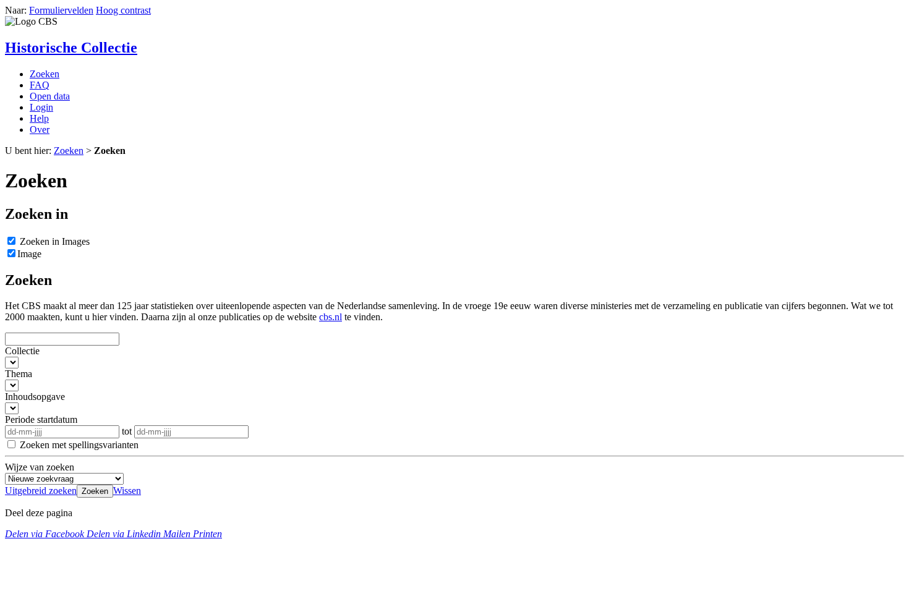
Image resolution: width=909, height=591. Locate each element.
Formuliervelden (61, 10)
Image (29, 254)
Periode (41, 419)
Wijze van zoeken (39, 467)
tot (128, 431)
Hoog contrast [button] (123, 10)
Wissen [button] (127, 490)
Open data (50, 96)
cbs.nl (330, 317)
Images (55, 241)
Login (41, 107)
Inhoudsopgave (35, 396)
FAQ (39, 85)
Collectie (22, 351)
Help (39, 118)
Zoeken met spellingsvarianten (79, 445)
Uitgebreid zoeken (41, 490)
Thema (18, 373)
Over (39, 129)
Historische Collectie (71, 48)
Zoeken (44, 74)
